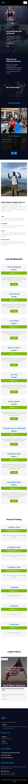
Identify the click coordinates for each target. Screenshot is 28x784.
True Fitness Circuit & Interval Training (10, 752)
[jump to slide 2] (13, 23)
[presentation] (12, 153)
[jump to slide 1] (12, 23)
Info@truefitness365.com (6, 738)
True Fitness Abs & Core (7, 757)
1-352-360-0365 (4, 743)
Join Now (14, 284)
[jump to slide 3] (15, 23)
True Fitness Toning (6, 755)
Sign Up (8, 46)
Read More (4, 698)
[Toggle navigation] (25, 2)
